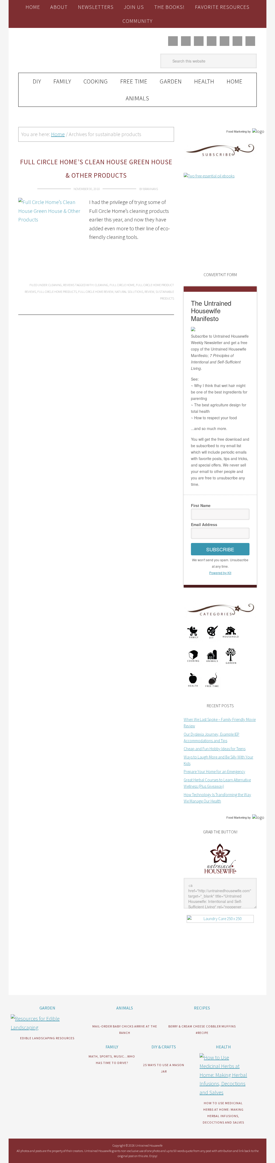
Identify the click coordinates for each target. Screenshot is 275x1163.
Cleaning (55, 285)
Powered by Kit (220, 572)
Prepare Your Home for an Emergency (214, 771)
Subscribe (220, 549)
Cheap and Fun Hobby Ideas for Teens (214, 748)
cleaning (101, 285)
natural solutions (129, 292)
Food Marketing (236, 131)
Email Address (204, 524)
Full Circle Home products (57, 292)
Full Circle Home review (95, 292)
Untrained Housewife (54, 50)
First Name (201, 505)
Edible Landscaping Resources (47, 1038)
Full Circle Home (122, 285)
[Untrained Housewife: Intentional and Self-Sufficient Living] (220, 874)
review (149, 292)
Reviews (68, 285)
